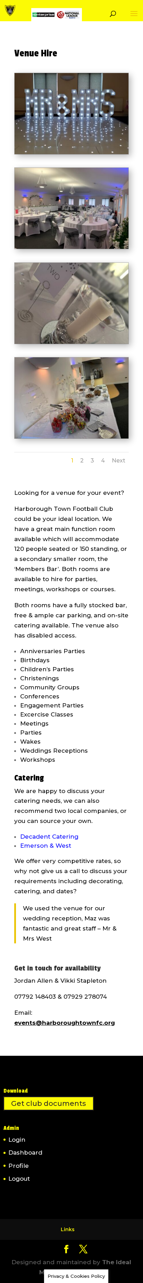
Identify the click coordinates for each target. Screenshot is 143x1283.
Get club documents (48, 1103)
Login (16, 1139)
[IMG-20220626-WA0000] (71, 246)
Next (118, 460)
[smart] (71, 152)
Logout (19, 1178)
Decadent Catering (49, 836)
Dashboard (25, 1152)
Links (68, 1229)
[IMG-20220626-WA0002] (71, 436)
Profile (18, 1165)
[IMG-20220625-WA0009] (71, 341)
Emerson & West (45, 845)
